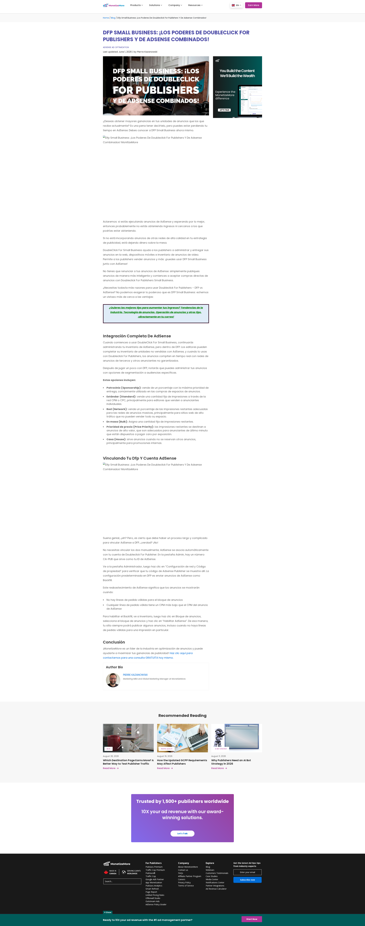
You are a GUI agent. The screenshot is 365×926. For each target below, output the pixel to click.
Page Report (151, 892)
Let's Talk (182, 833)
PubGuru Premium (154, 867)
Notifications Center (215, 882)
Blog (113, 17)
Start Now (251, 919)
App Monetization (154, 882)
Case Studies (212, 876)
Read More (109, 768)
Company (174, 5)
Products (135, 5)
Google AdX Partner (155, 879)
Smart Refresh (152, 889)
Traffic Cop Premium (155, 870)
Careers (181, 879)
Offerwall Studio (153, 898)
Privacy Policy (184, 882)
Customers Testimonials (217, 873)
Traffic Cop (151, 876)
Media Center (212, 879)
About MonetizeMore (188, 867)
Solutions (154, 5)
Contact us (183, 870)
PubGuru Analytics (154, 885)
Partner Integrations (215, 885)
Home (106, 17)
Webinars (210, 870)
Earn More (253, 5)
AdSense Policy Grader (156, 904)
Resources (194, 5)
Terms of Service (186, 885)
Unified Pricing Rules (155, 895)
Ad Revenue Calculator (216, 889)
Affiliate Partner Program (189, 876)
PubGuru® (150, 873)
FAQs (180, 873)
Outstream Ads (153, 901)
